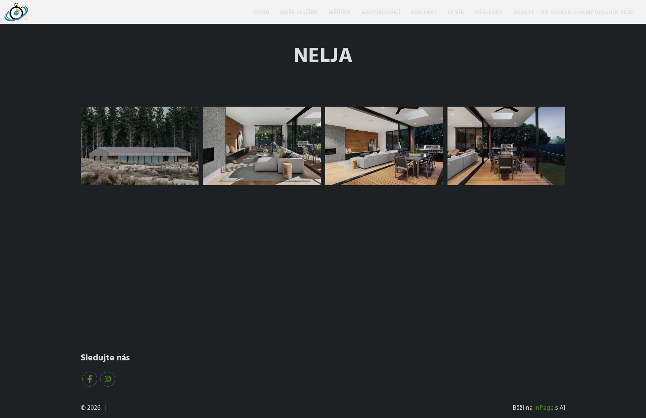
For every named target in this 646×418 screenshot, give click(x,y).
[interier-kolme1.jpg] (262, 146)
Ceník (456, 12)
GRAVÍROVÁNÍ (381, 12)
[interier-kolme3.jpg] (506, 146)
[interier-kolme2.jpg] (384, 146)
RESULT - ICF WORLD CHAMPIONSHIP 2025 (573, 12)
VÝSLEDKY (489, 12)
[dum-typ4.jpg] (140, 146)
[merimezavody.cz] (16, 11)
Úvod (261, 12)
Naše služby (299, 12)
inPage (544, 407)
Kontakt (424, 12)
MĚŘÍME (340, 12)
